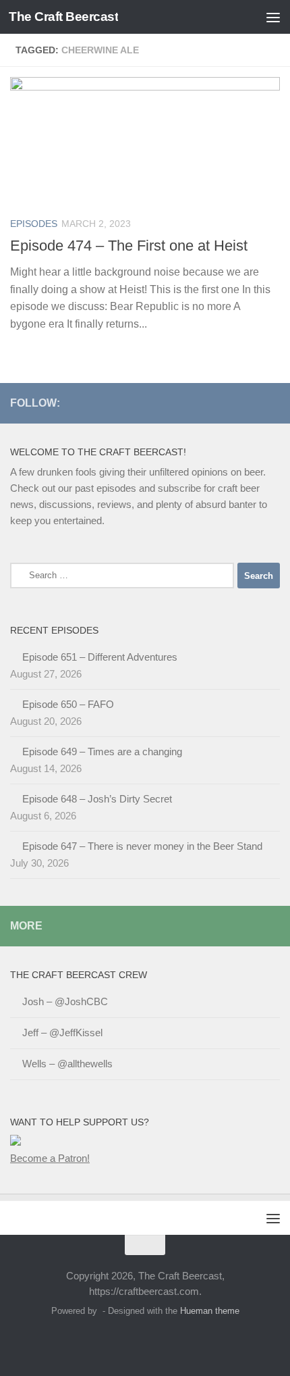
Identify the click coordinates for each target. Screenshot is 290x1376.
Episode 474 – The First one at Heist (129, 245)
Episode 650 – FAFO (68, 704)
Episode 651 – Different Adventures (99, 657)
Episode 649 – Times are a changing (102, 751)
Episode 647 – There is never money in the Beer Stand (142, 846)
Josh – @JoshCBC (65, 1001)
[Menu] (273, 17)
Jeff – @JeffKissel (62, 1032)
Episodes (33, 223)
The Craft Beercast (63, 16)
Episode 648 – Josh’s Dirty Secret (97, 799)
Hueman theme (209, 1311)
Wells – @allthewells (67, 1063)
